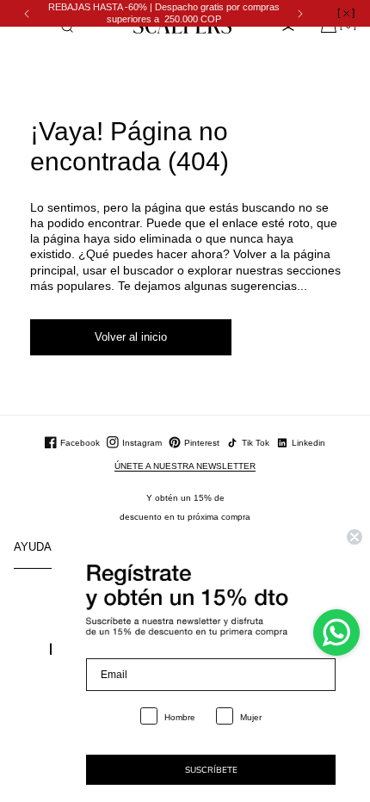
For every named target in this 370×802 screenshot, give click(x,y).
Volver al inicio (131, 336)
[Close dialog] (354, 537)
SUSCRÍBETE (211, 770)
